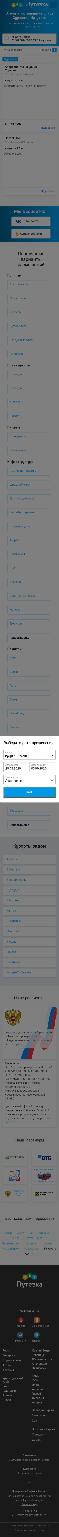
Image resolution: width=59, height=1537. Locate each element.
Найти (29, 792)
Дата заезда (12, 765)
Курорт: (9, 752)
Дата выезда (38, 765)
